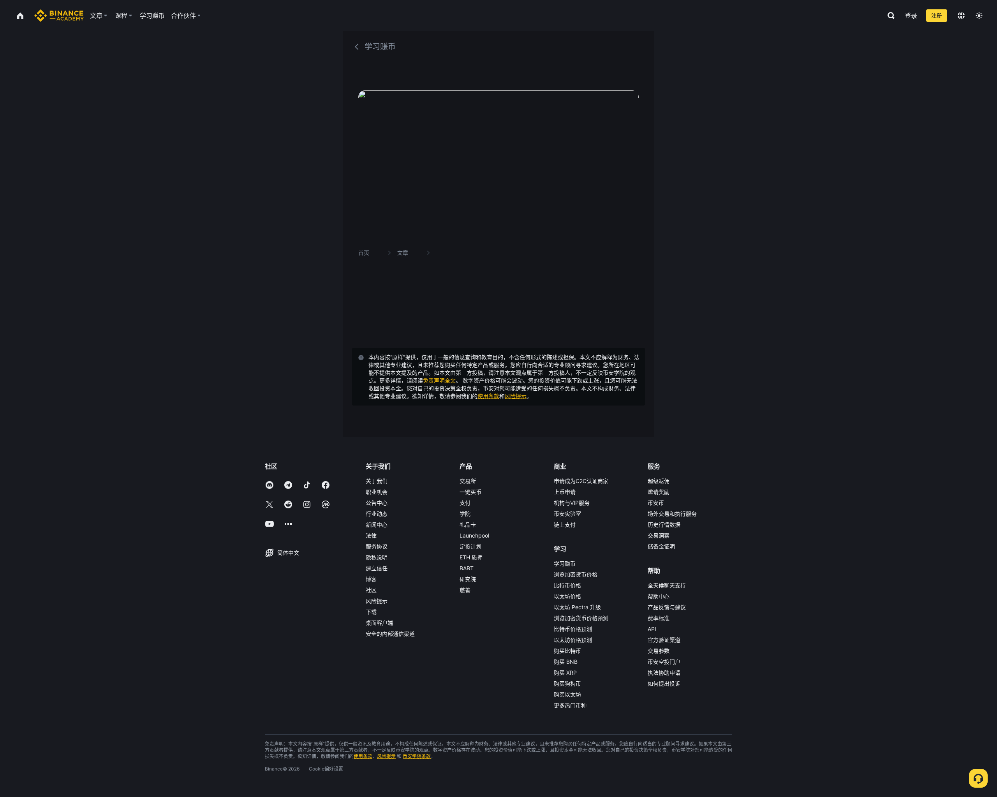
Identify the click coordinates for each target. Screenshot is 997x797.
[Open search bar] (889, 16)
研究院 (468, 579)
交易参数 (658, 650)
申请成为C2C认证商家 (581, 481)
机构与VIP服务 (572, 502)
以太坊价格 (567, 596)
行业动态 (377, 513)
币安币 (656, 502)
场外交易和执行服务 (672, 513)
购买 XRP (565, 672)
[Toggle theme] (979, 15)
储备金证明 (661, 546)
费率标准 (658, 618)
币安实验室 (567, 513)
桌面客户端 (379, 622)
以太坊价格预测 (573, 640)
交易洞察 (658, 535)
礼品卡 (468, 524)
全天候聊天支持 (667, 585)
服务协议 (377, 546)
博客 (371, 579)
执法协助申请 (664, 672)
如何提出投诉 (664, 683)
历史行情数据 (664, 524)
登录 (911, 15)
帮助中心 (658, 596)
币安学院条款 (417, 756)
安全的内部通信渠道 (390, 633)
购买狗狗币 (567, 683)
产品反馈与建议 (667, 607)
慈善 (465, 590)
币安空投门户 (664, 661)
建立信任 (377, 568)
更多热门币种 (570, 705)
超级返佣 (658, 481)
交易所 (468, 481)
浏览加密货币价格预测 (581, 618)
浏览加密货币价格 (575, 574)
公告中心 (377, 502)
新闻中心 (377, 524)
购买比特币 (567, 650)
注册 (936, 15)
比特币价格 (567, 585)
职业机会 (377, 491)
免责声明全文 (439, 380)
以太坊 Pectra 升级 (577, 607)
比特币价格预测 (573, 629)
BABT (467, 568)
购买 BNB (566, 661)
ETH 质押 (471, 557)
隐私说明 (377, 557)
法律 (371, 535)
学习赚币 (565, 563)
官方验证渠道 (664, 640)
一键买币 (470, 491)
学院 (465, 513)
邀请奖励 (658, 491)
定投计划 (470, 546)
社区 (371, 590)
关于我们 (377, 481)
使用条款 (488, 396)
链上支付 (565, 524)
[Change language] (961, 16)
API (652, 629)
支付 (465, 502)
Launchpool (474, 535)
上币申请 (565, 491)
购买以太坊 (567, 694)
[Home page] (59, 15)
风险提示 (516, 396)
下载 (371, 611)
